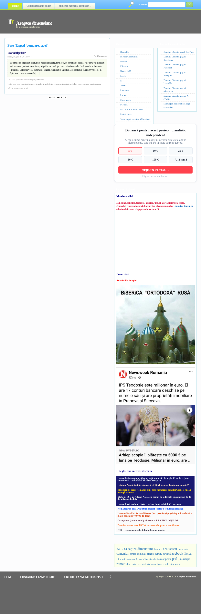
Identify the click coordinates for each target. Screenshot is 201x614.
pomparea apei (21, 88)
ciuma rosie (183, 549)
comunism (122, 553)
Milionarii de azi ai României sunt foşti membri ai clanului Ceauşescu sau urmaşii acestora (154, 491)
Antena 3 (120, 549)
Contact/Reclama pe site (38, 5)
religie (186, 559)
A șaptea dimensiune (34, 23)
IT (121, 80)
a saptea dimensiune (139, 549)
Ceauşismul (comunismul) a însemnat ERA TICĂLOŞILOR (148, 520)
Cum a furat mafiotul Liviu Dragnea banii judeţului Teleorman (149, 504)
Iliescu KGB (125, 71)
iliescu (188, 553)
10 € (155, 150)
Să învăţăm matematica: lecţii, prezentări (177, 105)
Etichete (173, 541)
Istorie (123, 76)
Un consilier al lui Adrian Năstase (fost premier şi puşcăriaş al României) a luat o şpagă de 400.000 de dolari (155, 514)
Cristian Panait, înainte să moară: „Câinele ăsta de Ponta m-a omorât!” (153, 485)
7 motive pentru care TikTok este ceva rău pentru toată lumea (148, 525)
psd (174, 559)
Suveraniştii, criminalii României (135, 119)
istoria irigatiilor (69, 84)
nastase (161, 558)
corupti (133, 553)
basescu (158, 549)
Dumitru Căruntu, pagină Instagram (175, 74)
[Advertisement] (123, 21)
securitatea (143, 564)
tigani (159, 564)
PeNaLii (124, 104)
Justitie (123, 85)
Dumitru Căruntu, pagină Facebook (175, 66)
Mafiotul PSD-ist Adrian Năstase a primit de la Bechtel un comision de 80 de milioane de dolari (154, 498)
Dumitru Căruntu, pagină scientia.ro (175, 89)
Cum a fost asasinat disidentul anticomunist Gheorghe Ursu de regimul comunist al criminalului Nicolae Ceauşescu (153, 479)
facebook (176, 553)
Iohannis (140, 559)
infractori (120, 559)
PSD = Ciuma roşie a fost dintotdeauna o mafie (141, 530)
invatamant (130, 559)
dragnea (150, 553)
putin (180, 559)
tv (163, 564)
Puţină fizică (126, 114)
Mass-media (125, 100)
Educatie (124, 66)
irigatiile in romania (52, 84)
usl (166, 564)
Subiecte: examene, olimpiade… (75, 5)
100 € (155, 159)
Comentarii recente (150, 541)
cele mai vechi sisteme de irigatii (27, 84)
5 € (130, 150)
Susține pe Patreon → (155, 169)
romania (122, 564)
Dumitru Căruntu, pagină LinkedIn (175, 81)
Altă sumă (181, 159)
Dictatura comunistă (129, 56)
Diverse (40, 79)
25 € (180, 150)
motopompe (83, 84)
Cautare (143, 4)
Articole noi (125, 541)
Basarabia (124, 52)
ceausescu (170, 549)
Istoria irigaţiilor (16, 52)
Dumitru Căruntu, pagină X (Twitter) (176, 97)
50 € (130, 159)
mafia (153, 559)
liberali (147, 559)
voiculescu (174, 563)
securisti (133, 563)
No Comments (100, 56)
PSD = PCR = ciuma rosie (131, 109)
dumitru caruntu (162, 553)
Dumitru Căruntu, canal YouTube (179, 52)
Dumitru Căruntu (184, 206)
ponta (168, 558)
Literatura (124, 90)
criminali (141, 553)
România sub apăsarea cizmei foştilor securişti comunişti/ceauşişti (150, 508)
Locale (123, 95)
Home (15, 5)
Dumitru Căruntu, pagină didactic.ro (175, 58)
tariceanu (152, 564)
